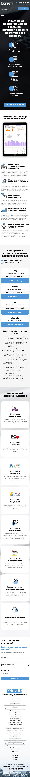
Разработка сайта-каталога (15, 732)
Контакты (15, 757)
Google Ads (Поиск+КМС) (11, 262)
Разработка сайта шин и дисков (15, 730)
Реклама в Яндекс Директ (15, 724)
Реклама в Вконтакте (15, 720)
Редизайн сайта (15, 749)
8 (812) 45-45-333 (23, 2)
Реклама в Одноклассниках (15, 722)
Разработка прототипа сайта (15, 745)
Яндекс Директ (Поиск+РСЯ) (12, 260)
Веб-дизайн (15, 751)
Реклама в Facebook (15, 714)
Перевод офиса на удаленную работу (15, 708)
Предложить (15, 678)
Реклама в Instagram (15, 718)
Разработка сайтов (15, 747)
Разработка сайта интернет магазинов (15, 734)
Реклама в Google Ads (15, 716)
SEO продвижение (15, 736)
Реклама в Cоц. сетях (15, 712)
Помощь (15, 759)
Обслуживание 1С (15, 701)
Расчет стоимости (15, 710)
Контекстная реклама (15, 738)
